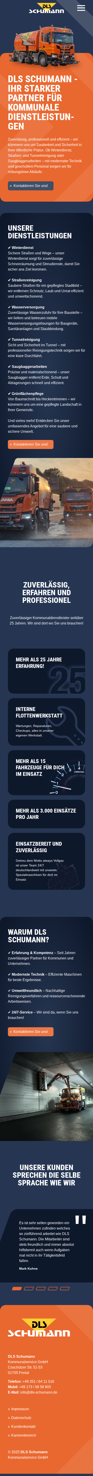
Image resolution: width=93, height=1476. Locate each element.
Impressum (20, 1409)
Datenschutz (21, 1418)
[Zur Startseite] (46, 8)
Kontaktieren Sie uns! (31, 186)
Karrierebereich (23, 1435)
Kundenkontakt (23, 1426)
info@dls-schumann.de (38, 1392)
